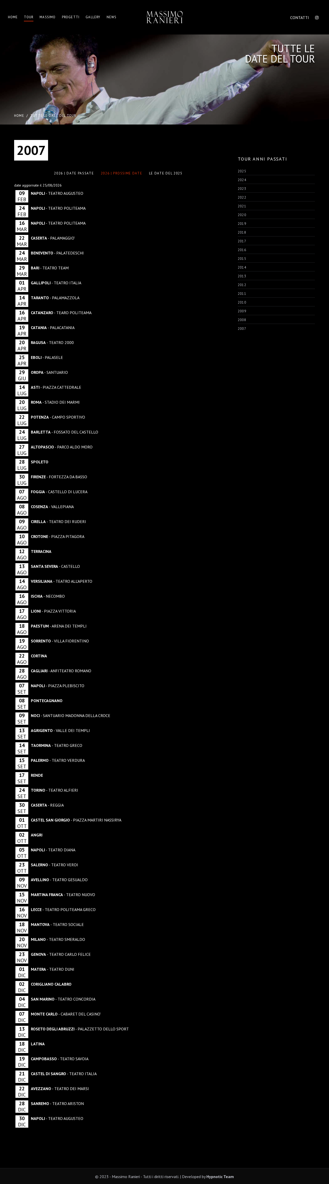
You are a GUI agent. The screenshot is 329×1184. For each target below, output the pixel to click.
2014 (242, 267)
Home (13, 17)
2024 (242, 180)
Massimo (48, 17)
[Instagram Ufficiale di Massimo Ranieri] (317, 17)
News (112, 17)
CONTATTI (299, 17)
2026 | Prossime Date (121, 173)
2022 (242, 197)
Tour (28, 17)
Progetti (71, 17)
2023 (242, 189)
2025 (242, 171)
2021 (242, 206)
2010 (242, 302)
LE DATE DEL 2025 (165, 173)
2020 (242, 215)
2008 (242, 320)
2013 (242, 276)
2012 (242, 285)
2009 (242, 311)
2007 (242, 328)
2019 (242, 224)
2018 (242, 232)
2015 (242, 259)
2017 (242, 241)
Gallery (93, 17)
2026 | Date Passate (74, 173)
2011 (242, 293)
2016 (242, 250)
